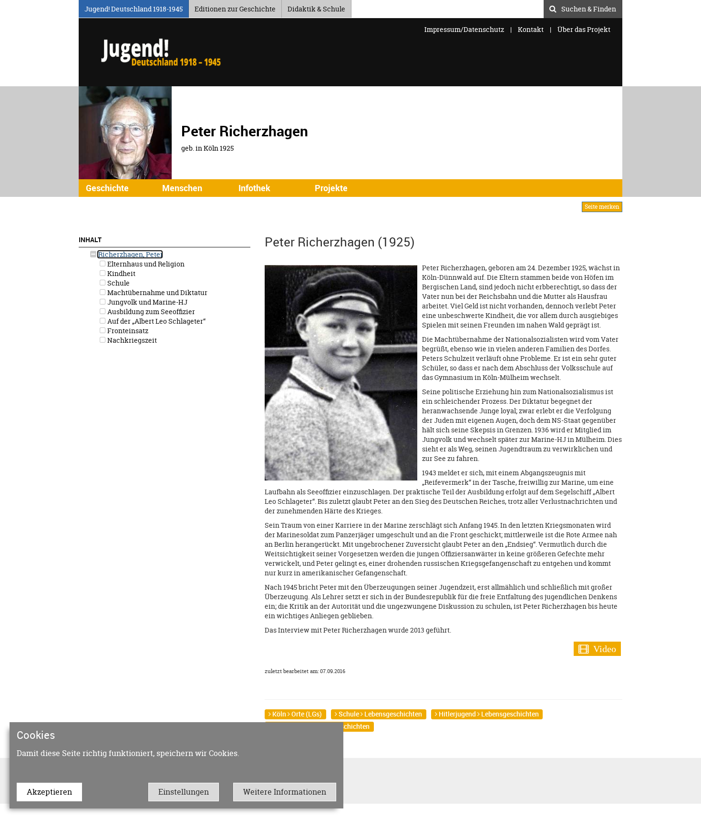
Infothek (254, 188)
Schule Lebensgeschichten (379, 713)
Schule (118, 282)
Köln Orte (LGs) (296, 713)
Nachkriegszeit (131, 340)
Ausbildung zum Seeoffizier (150, 311)
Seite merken (602, 207)
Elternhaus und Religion (145, 263)
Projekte (331, 188)
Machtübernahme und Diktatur (156, 292)
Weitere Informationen (284, 792)
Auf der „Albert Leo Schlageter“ (156, 321)
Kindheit (120, 273)
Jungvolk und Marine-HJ (146, 302)
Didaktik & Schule (316, 7)
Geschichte (107, 188)
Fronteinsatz (127, 330)
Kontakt (531, 29)
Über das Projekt (583, 29)
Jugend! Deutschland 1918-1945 (133, 7)
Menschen (182, 188)
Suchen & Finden (588, 7)
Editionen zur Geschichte (235, 7)
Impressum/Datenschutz (464, 29)
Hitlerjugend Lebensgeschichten (488, 713)
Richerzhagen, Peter (130, 254)
